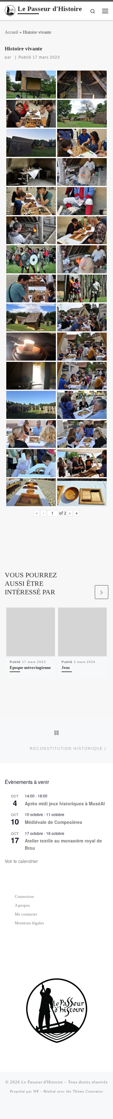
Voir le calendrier (21, 861)
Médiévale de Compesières (53, 822)
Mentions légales (29, 923)
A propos (22, 905)
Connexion (24, 896)
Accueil (11, 32)
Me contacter (26, 914)
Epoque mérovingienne (30, 667)
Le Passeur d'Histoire (42, 1082)
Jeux (66, 667)
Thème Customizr (88, 1091)
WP (36, 1091)
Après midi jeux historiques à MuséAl (65, 803)
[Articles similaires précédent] (86, 592)
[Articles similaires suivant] (101, 592)
